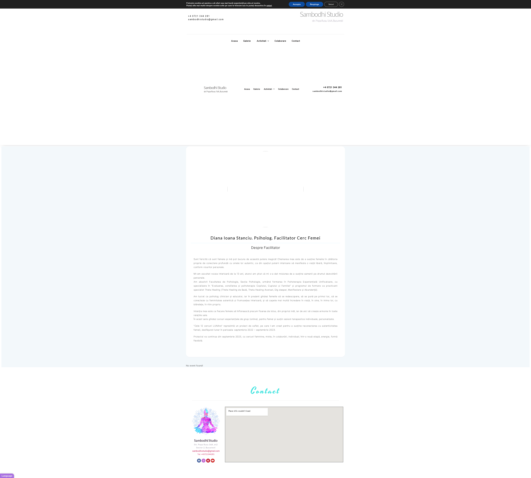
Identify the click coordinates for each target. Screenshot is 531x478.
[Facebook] (199, 461)
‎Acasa (234, 41)
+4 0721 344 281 (199, 16)
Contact (296, 41)
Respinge (314, 4)
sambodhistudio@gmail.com (206, 19)
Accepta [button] (297, 4)
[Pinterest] (208, 461)
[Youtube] (213, 461)
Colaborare (280, 41)
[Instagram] (203, 461)
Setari (331, 4)
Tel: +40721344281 (205, 454)
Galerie (247, 41)
